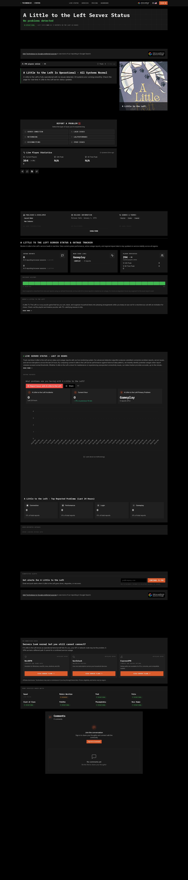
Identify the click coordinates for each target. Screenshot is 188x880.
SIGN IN (163, 3)
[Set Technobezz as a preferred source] (143, 3)
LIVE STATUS (74, 3)
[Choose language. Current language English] (154, 3)
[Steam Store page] (32, 171)
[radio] (45, 132)
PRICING (95, 3)
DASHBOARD (105, 3)
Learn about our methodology (95, 457)
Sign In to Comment (94, 741)
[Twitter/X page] (37, 171)
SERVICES (85, 3)
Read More (26, 310)
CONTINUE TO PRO (156, 580)
